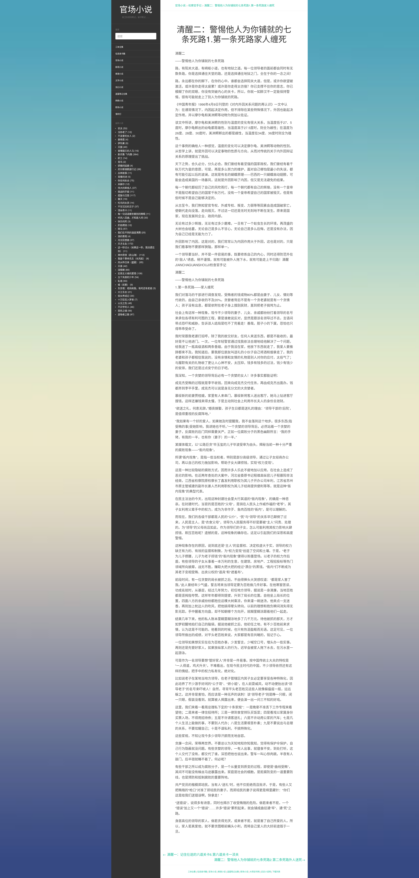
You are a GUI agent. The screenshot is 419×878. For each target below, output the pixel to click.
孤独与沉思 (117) (127, 195)
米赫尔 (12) (124, 184)
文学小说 (119, 80)
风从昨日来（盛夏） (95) (130, 262)
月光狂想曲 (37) (126, 240)
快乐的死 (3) (124, 221)
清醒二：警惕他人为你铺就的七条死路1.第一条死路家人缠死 (239, 5)
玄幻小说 (119, 87)
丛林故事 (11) (125, 172)
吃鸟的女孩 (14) (126, 202)
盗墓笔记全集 (121, 93)
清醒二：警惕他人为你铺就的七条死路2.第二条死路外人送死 (259, 859)
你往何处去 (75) (126, 180)
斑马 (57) (122, 228)
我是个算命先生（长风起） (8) (133, 258)
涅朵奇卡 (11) (125, 210)
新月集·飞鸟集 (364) (128, 154)
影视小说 (119, 67)
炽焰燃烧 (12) (125, 225)
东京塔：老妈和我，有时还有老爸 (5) (137, 288)
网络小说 (119, 100)
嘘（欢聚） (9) (125, 284)
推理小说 (119, 73)
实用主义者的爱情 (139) (130, 273)
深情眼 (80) (124, 269)
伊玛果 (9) (123, 143)
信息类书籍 (120, 53)
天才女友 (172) (125, 243)
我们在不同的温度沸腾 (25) (132, 232)
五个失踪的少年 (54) (128, 277)
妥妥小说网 (266, 871)
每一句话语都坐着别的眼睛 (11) (134, 213)
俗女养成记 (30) (126, 295)
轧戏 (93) (122, 280)
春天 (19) (122, 198)
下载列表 (276, 871)
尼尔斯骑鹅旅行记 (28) (129, 169)
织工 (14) (122, 158)
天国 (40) (122, 146)
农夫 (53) (122, 128)
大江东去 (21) (125, 292)
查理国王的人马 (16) (128, 150)
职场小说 (119, 107)
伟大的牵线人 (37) (127, 187)
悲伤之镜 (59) (125, 310)
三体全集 (119, 46)
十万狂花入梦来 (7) (127, 299)
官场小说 (135, 9)
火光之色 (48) (125, 303)
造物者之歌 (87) (126, 314)
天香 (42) (122, 266)
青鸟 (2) (122, 161)
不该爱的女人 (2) (126, 135)
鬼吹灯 (118, 114)
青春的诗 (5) (124, 176)
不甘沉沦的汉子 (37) (128, 206)
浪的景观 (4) (124, 236)
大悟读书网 (255, 871)
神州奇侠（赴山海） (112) (131, 254)
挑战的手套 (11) (126, 191)
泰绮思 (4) (123, 139)
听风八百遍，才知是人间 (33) (133, 217)
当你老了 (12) (125, 132)
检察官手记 (194, 5)
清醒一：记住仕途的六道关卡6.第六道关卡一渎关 (201, 854)
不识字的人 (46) (126, 306)
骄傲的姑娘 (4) (125, 165)
